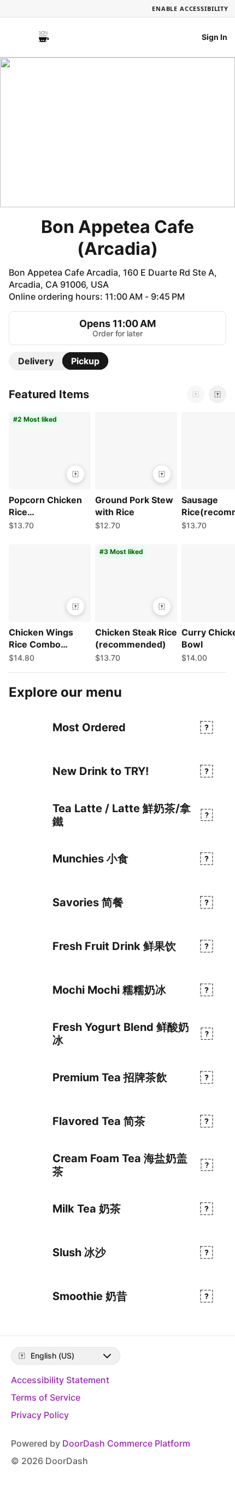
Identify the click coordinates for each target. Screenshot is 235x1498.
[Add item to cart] (75, 474)
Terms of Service (45, 1397)
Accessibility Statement (60, 1379)
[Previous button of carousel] (195, 394)
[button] (47, 473)
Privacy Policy (40, 1414)
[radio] (35, 361)
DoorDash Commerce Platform (126, 1443)
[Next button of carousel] (217, 394)
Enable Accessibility (190, 8)
